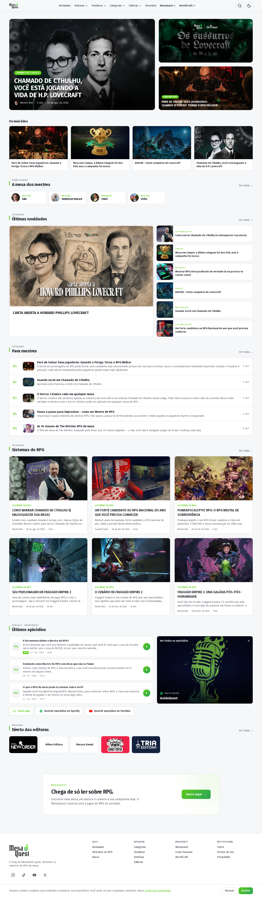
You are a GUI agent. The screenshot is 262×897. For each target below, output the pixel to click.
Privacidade (223, 857)
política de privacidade (158, 890)
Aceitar (246, 890)
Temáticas (97, 5)
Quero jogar (196, 794)
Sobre (220, 847)
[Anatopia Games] (115, 744)
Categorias (116, 5)
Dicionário (150, 5)
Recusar (229, 890)
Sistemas (79, 5)
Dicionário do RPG (102, 852)
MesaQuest (166, 5)
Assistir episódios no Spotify (61, 710)
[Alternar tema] (249, 6)
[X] (45, 875)
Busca (95, 857)
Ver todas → (246, 185)
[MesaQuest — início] (14, 6)
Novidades (65, 5)
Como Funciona (183, 852)
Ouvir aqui (24, 710)
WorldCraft (185, 5)
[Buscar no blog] (240, 6)
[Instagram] (13, 875)
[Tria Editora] (146, 744)
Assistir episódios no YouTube (112, 710)
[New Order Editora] (23, 744)
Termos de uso (225, 852)
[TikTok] (24, 875)
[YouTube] (34, 875)
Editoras (133, 5)
